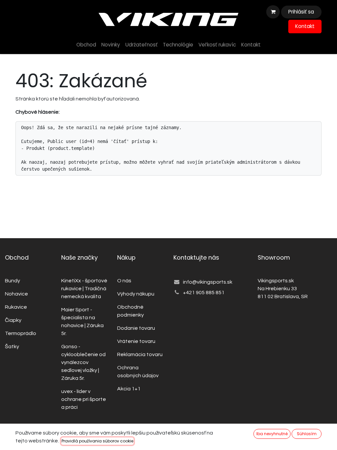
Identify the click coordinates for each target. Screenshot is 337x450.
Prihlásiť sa (301, 11)
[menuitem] (86, 45)
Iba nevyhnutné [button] (272, 433)
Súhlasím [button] (307, 433)
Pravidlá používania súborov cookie (97, 441)
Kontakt (305, 26)
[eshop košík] (272, 11)
